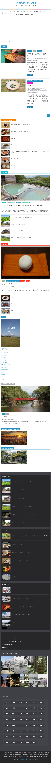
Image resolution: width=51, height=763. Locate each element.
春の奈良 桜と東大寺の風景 (17, 230)
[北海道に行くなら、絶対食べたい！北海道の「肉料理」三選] (6, 607)
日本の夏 (23, 11)
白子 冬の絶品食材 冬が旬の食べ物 (20, 560)
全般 (37, 14)
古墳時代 (28, 89)
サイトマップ (5, 647)
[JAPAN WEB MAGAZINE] (2, 12)
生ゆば (13, 576)
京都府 (34, 51)
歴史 (45, 89)
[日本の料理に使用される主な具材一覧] (5, 132)
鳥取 (7, 731)
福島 (40, 90)
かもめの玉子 (7, 284)
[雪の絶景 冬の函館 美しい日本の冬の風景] (6, 590)
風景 (18, 11)
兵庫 (41, 725)
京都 (38, 88)
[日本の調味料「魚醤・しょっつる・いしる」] (5, 125)
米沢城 (4, 417)
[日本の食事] (5, 146)
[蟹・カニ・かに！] (5, 160)
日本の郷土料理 (11, 754)
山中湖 (2, 376)
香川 (14, 736)
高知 (7, 736)
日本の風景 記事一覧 (14, 752)
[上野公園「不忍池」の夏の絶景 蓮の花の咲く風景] (5, 218)
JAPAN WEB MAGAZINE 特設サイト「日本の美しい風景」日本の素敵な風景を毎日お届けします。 (21, 465)
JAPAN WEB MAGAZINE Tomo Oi (9, 208)
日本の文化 (40, 80)
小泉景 (37, 58)
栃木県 (8, 202)
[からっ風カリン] (5, 298)
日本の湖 (38, 752)
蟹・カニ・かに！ (15, 158)
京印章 (29, 58)
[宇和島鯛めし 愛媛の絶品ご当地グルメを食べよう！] (6, 553)
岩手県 (4, 281)
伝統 (42, 88)
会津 (40, 88)
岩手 (27, 702)
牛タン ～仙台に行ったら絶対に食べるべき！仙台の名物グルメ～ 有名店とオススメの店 (30, 152)
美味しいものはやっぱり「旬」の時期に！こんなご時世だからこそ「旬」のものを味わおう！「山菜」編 (29, 536)
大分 (7, 742)
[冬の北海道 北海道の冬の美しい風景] (6, 599)
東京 (7, 713)
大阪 (34, 725)
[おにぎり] (5, 166)
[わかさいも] (5, 311)
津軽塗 (28, 90)
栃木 (21, 708)
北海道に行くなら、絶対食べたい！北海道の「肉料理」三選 (25, 606)
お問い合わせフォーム (7, 644)
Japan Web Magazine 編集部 (33, 60)
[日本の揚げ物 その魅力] (6, 545)
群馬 (27, 708)
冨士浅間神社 (4, 360)
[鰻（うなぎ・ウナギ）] (5, 139)
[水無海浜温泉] (6, 623)
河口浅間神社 (4, 367)
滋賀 (41, 719)
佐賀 (34, 736)
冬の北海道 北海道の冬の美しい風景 (20, 598)
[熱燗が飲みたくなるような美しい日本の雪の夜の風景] (6, 515)
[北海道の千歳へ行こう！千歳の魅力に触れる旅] (6, 615)
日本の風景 (7, 752)
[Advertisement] (25, 26)
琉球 (36, 90)
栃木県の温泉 (19, 202)
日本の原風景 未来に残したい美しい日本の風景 (21, 237)
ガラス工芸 (30, 88)
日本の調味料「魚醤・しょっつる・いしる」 (21, 124)
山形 (34, 702)
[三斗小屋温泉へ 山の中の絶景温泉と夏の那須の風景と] (25, 188)
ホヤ (13, 568)
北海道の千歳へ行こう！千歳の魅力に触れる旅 (22, 614)
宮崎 (21, 742)
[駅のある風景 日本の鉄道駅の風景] (6, 523)
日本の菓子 (28, 281)
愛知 (21, 719)
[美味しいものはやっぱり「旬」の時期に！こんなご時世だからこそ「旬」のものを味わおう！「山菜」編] (6, 536)
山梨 (7, 719)
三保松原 (3, 374)
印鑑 (35, 58)
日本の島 (34, 752)
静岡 (14, 719)
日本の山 (16, 756)
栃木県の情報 (13, 202)
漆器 (32, 90)
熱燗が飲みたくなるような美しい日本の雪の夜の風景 (23, 514)
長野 (27, 713)
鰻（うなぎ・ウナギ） (16, 138)
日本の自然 (29, 752)
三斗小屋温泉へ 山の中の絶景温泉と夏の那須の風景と (22, 205)
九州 (33, 88)
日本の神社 (35, 11)
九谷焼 (35, 88)
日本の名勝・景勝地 (22, 752)
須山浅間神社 (4, 362)
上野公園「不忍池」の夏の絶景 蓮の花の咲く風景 (21, 217)
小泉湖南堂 (41, 58)
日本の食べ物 (12, 11)
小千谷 (31, 89)
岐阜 (36, 89)
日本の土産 (35, 80)
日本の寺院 (42, 11)
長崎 (41, 736)
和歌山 (13, 725)
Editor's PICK (29, 51)
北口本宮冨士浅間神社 (6, 364)
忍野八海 (3, 379)
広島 (21, 731)
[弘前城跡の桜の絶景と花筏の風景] (5, 224)
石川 (41, 713)
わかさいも (13, 310)
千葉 (34, 708)
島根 (27, 731)
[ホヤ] (6, 569)
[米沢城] (25, 399)
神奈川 (13, 713)
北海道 (7, 702)
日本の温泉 (5, 756)
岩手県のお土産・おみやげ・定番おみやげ (13, 281)
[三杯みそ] (5, 304)
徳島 (21, 736)
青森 (14, 702)
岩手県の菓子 (23, 281)
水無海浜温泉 (15, 622)
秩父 (42, 90)
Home (3, 752)
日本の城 (7, 413)
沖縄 (34, 742)
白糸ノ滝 (3, 372)
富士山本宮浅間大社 (6, 352)
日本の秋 (29, 11)
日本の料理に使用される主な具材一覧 (19, 131)
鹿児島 (27, 742)
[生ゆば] (6, 577)
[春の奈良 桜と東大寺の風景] (5, 231)
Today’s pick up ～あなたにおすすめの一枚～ (30, 754)
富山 (34, 713)
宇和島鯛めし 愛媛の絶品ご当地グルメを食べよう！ (23, 552)
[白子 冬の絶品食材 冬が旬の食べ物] (6, 561)
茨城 (14, 708)
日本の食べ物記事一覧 (45, 752)
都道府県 (38, 756)
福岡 (27, 736)
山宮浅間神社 (4, 355)
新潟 (21, 713)
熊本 (14, 742)
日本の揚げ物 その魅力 (17, 544)
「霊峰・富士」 (4, 348)
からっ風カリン (14, 297)
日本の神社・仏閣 (11, 756)
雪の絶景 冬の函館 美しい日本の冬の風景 (21, 589)
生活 (38, 90)
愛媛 (41, 731)
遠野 (46, 90)
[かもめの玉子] (25, 263)
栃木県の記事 (24, 202)
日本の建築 (42, 754)
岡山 (14, 731)
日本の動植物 (26, 756)
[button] (33, 14)
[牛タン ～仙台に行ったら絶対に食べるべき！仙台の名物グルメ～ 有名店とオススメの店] (5, 153)
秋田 (21, 702)
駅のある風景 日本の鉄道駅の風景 (19, 522)
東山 (43, 89)
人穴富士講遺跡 (4, 369)
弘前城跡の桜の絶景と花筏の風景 (18, 224)
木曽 (41, 89)
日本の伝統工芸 (39, 51)
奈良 (21, 725)
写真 (32, 14)
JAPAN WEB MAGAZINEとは (9, 638)
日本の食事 (13, 145)
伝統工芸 (32, 58)
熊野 (34, 90)
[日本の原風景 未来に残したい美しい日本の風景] (5, 238)
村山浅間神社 (4, 357)
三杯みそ (12, 303)
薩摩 (44, 90)
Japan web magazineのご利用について (11, 641)
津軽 (47, 89)
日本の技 (45, 58)
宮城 (41, 702)
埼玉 (41, 708)
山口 (34, 731)
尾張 (34, 89)
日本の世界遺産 (33, 756)
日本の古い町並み (19, 14)
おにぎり (13, 165)
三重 (7, 725)
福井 (34, 719)
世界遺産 (27, 14)
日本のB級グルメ (18, 754)
